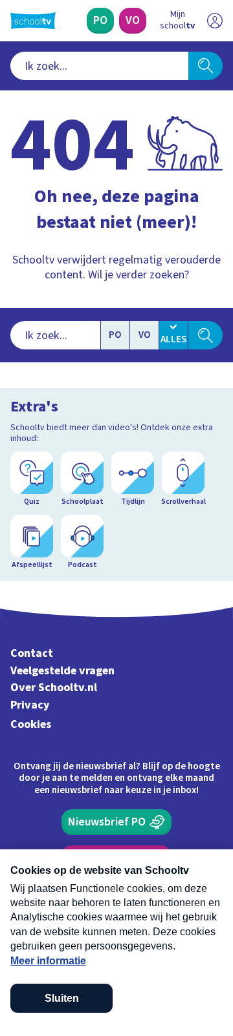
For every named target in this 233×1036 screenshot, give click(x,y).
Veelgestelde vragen (62, 671)
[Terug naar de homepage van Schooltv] (33, 20)
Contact (31, 653)
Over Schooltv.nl (53, 687)
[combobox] (99, 66)
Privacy (30, 705)
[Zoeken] (205, 66)
